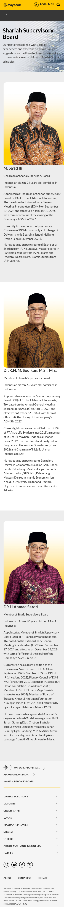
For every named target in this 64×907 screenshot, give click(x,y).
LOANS (8, 817)
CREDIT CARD (12, 810)
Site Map (42, 878)
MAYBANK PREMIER (16, 824)
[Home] (6, 767)
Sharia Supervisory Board (19, 781)
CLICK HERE (21, 904)
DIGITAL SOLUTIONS (16, 796)
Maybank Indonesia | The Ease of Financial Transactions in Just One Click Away (27, 768)
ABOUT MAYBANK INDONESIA (17, 774)
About (7, 878)
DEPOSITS (10, 803)
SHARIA (8, 831)
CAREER (8, 853)
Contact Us (24, 878)
